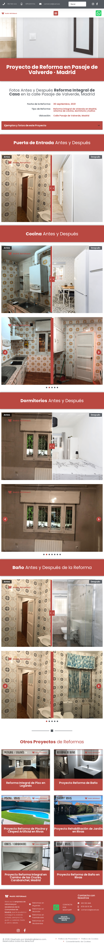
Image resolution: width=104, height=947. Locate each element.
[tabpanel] (52, 351)
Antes (7, 156)
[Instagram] (18, 930)
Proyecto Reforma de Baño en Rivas (78, 876)
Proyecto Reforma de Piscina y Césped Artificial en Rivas (26, 830)
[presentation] (46, 387)
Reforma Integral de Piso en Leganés (25, 784)
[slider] (52, 188)
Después (95, 156)
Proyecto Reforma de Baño (78, 783)
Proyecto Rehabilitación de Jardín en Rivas (78, 830)
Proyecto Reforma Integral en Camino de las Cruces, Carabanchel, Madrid (26, 877)
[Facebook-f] (24, 930)
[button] (56, 13)
